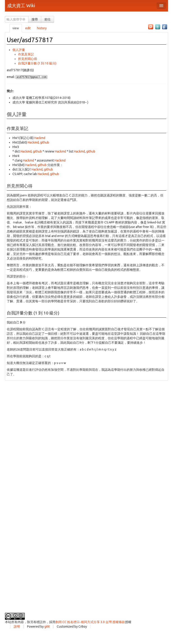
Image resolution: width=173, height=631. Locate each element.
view (15, 28)
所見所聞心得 (27, 59)
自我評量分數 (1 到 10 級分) (37, 63)
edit (28, 28)
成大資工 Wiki (21, 5)
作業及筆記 (26, 54)
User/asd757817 (30, 39)
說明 (17, 626)
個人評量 (18, 50)
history (42, 28)
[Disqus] (86, 436)
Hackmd (39, 138)
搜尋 (35, 19)
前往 (47, 19)
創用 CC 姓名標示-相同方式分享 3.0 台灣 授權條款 (90, 622)
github (44, 142)
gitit (47, 626)
